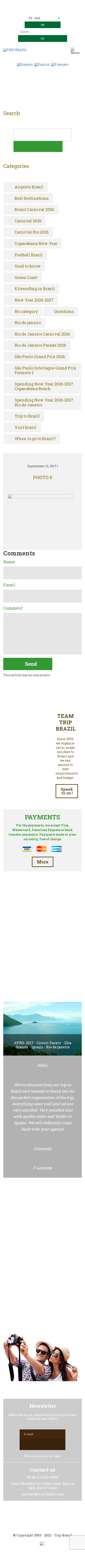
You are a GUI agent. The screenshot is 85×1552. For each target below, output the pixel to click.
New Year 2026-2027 (34, 300)
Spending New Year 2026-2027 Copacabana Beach (44, 386)
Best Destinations (32, 198)
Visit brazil (25, 427)
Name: (9, 562)
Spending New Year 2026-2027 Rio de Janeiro (44, 402)
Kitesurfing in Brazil (35, 288)
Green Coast (26, 277)
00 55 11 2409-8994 (50, 4)
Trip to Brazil (27, 416)
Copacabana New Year (36, 243)
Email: (9, 585)
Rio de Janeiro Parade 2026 (40, 345)
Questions (64, 311)
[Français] (59, 64)
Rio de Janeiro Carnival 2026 (42, 334)
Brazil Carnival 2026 (34, 209)
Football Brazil (29, 255)
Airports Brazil (29, 187)
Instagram (42, 1517)
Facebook (32, 1517)
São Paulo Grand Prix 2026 (40, 356)
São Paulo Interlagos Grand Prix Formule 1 (45, 370)
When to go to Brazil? (35, 438)
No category (26, 311)
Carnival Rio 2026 (32, 232)
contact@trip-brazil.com (48, 10)
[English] (42, 64)
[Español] (25, 64)
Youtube (53, 1517)
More (42, 862)
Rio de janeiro (28, 322)
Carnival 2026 (28, 221)
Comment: (13, 608)
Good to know (28, 266)
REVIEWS (42, 978)
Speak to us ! (67, 791)
